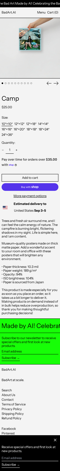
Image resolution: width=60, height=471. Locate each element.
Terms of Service (14, 404)
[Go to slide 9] (28, 83)
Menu (41, 12)
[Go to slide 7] (21, 83)
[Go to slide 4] (12, 83)
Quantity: (8, 143)
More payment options (30, 196)
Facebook (9, 429)
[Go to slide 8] (25, 83)
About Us (8, 395)
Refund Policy (11, 418)
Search (7, 390)
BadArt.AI (9, 12)
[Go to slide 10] (31, 83)
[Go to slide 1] (2, 83)
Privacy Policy (12, 409)
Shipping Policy (13, 414)
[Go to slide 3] (9, 83)
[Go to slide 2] (5, 83)
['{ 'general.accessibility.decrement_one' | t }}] (3, 150)
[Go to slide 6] (18, 83)
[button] (52, 12)
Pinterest (8, 433)
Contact (8, 400)
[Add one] (16, 150)
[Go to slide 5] (15, 83)
